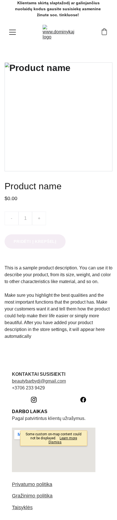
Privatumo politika (32, 484)
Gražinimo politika (32, 496)
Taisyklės (22, 507)
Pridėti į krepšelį (35, 241)
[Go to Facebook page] (83, 400)
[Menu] (12, 32)
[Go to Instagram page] (36, 400)
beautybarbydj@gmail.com (39, 381)
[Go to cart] (104, 32)
